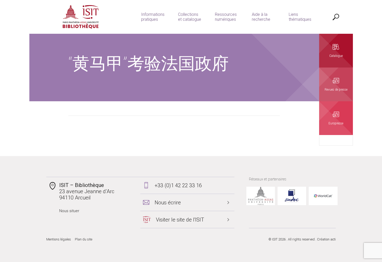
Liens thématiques (300, 17)
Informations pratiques (152, 17)
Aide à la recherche (261, 17)
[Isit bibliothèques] (80, 17)
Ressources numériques (226, 17)
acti (333, 239)
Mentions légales (58, 239)
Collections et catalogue (189, 17)
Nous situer (69, 211)
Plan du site (83, 239)
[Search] (336, 17)
